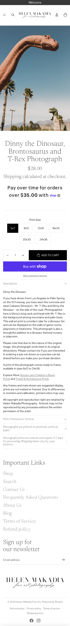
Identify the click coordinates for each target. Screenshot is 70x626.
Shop (8, 473)
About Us (12, 505)
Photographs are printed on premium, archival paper (30, 429)
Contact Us (14, 489)
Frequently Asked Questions (30, 497)
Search (9, 481)
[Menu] (4, 14)
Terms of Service (19, 521)
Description (10, 283)
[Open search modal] (13, 15)
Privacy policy (34, 608)
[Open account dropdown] (56, 15)
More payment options (35, 275)
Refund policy (17, 529)
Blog (7, 513)
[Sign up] (63, 559)
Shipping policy (35, 613)
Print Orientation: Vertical (18, 419)
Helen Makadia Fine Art (28, 601)
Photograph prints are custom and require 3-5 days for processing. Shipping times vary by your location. (33, 441)
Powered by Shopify (52, 601)
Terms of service (51, 608)
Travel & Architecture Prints (32, 379)
